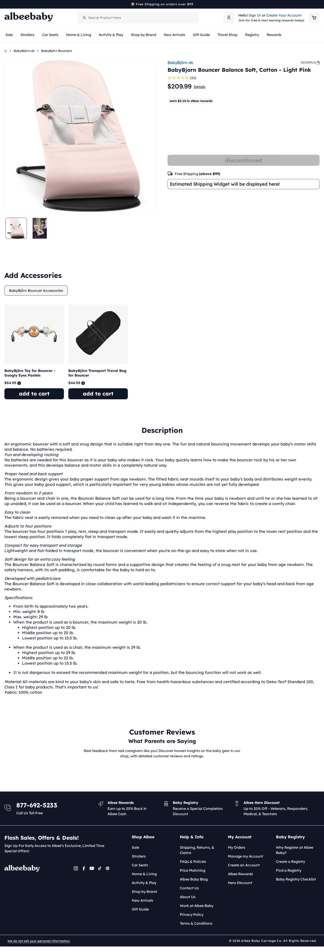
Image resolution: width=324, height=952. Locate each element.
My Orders (236, 847)
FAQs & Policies (193, 861)
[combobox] (138, 17)
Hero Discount (240, 882)
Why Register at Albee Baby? (294, 850)
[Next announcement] (318, 4)
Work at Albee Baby (196, 905)
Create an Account (244, 865)
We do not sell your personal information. (38, 941)
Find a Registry (288, 870)
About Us (188, 897)
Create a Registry (290, 861)
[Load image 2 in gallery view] (39, 228)
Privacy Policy (191, 914)
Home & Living (144, 874)
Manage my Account (245, 856)
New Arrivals (142, 900)
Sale (135, 847)
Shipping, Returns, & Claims (197, 850)
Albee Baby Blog (194, 879)
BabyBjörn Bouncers (56, 51)
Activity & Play (144, 882)
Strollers (139, 856)
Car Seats (140, 865)
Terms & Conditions (196, 923)
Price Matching (192, 870)
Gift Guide (140, 909)
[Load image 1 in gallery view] (16, 228)
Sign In (255, 15)
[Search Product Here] (84, 17)
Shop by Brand (144, 891)
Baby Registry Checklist (296, 879)
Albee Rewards (240, 874)
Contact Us (189, 888)
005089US (308, 62)
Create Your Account (284, 15)
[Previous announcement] (6, 4)
